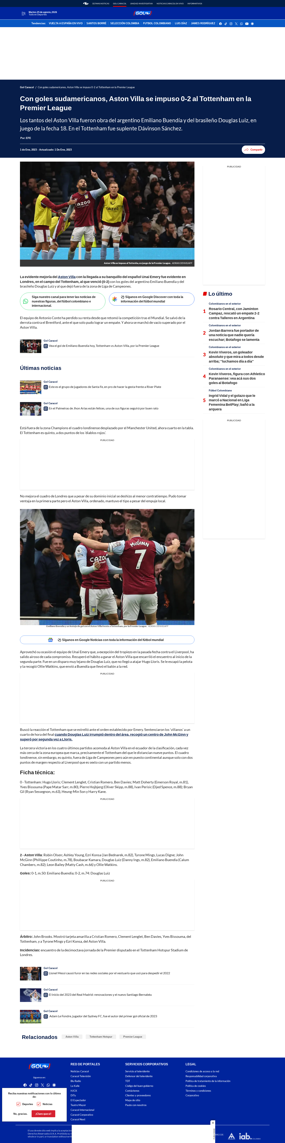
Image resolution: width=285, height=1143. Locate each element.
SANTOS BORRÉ (96, 23)
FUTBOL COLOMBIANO (157, 23)
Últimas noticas (100, 3)
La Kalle (75, 1086)
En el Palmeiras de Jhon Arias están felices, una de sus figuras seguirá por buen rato (103, 408)
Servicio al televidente (137, 1071)
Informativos (194, 3)
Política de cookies (196, 1086)
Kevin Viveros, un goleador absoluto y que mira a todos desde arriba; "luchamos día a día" (236, 356)
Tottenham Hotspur (101, 1036)
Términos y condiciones (198, 1090)
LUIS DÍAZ (181, 23)
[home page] (85, 3)
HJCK (74, 1090)
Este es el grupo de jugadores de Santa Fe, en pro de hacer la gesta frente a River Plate (105, 386)
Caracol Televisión (81, 1076)
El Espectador (78, 1100)
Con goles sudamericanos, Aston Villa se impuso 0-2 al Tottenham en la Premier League (86, 87)
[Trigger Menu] (23, 13)
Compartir (256, 149)
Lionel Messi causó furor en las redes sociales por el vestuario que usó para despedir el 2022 (109, 973)
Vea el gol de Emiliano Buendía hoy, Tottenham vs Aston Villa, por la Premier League (104, 345)
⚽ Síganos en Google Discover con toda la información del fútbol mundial (152, 299)
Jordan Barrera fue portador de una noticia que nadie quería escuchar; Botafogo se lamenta (234, 335)
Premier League (132, 1036)
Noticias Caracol (80, 1071)
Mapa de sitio (132, 1100)
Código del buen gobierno (139, 1086)
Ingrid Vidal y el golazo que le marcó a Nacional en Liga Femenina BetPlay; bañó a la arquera (232, 402)
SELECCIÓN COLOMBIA (124, 23)
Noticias (47, 1104)
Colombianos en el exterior (225, 303)
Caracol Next (78, 1119)
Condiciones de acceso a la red (202, 1071)
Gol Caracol (119, 3)
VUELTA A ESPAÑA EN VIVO (66, 23)
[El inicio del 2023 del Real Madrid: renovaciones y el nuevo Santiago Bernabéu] (30, 995)
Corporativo (192, 1095)
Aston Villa (72, 1036)
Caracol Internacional (82, 1110)
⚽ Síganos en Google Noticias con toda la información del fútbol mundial (111, 640)
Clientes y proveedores (138, 1095)
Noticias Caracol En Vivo (170, 3)
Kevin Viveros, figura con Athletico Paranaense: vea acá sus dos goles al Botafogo (237, 378)
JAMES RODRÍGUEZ (203, 23)
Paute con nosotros (136, 1105)
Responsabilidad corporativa (201, 1076)
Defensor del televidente (139, 1076)
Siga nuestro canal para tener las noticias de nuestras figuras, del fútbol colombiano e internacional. (64, 301)
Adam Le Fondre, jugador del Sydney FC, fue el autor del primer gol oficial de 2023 (103, 1016)
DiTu (73, 1095)
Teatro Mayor (78, 1105)
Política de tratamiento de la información (208, 1081)
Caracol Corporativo (82, 1114)
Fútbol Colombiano (220, 390)
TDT (127, 1081)
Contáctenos (132, 1090)
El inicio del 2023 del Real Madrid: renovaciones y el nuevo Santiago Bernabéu (100, 994)
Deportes (27, 1104)
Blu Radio (76, 1081)
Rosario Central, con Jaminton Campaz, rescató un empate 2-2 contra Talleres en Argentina (234, 313)
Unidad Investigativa (141, 3)
